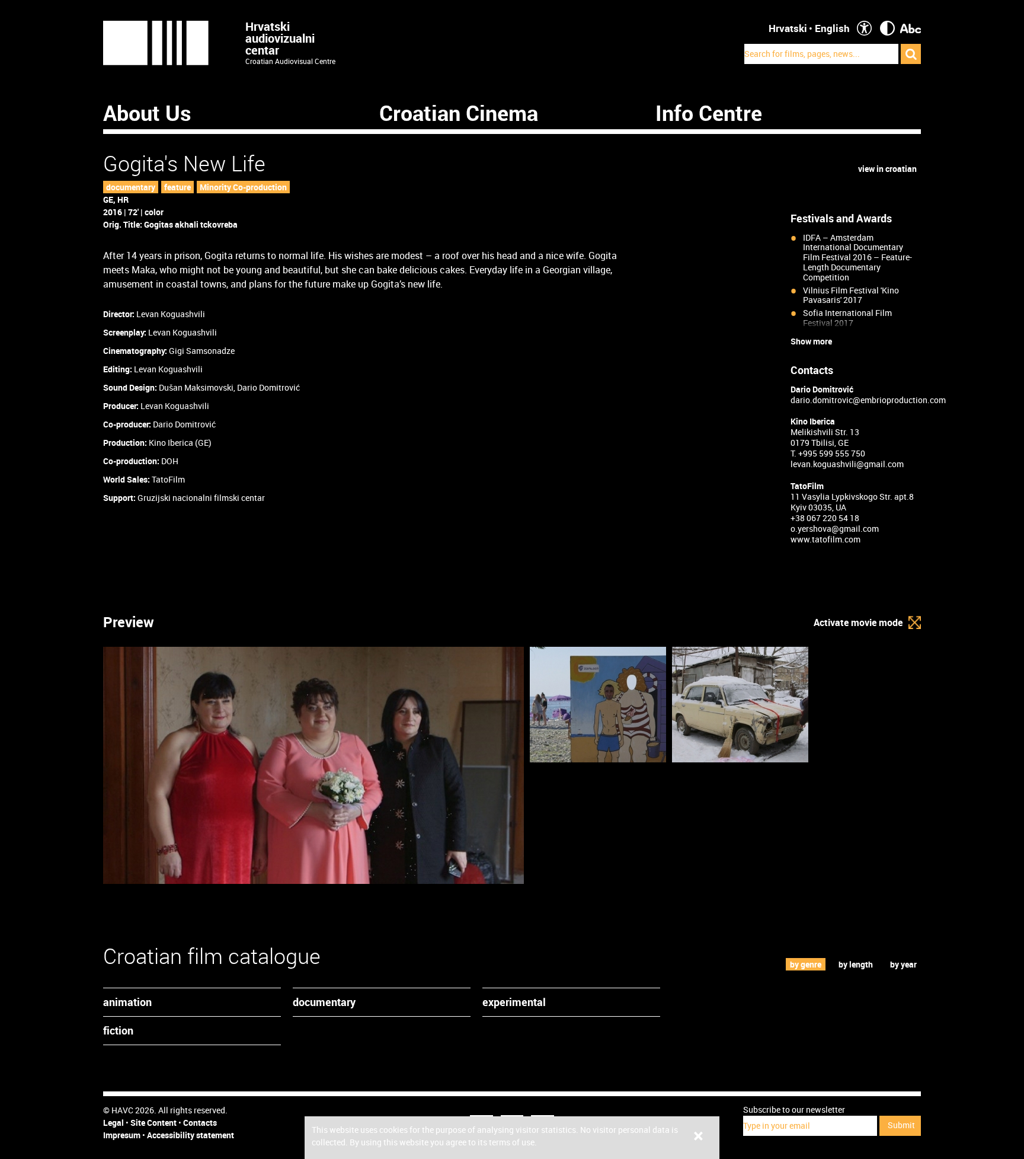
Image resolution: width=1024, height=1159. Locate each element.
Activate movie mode (858, 622)
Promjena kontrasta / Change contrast (887, 28)
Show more (811, 341)
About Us (147, 112)
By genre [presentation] (805, 964)
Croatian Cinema (458, 112)
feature (177, 187)
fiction (118, 1030)
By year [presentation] (903, 964)
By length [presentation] (856, 964)
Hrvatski (788, 28)
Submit (901, 1125)
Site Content (153, 1122)
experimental (514, 1002)
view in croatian (887, 168)
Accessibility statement (190, 1135)
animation (127, 1002)
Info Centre (708, 112)
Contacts (200, 1122)
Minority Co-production (243, 187)
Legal (113, 1122)
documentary (130, 187)
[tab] (806, 964)
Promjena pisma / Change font (910, 28)
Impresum (121, 1135)
